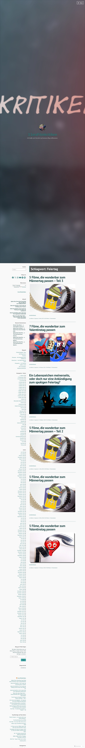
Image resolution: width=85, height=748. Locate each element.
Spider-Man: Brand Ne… (18, 332)
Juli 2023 (23, 499)
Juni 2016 (23, 636)
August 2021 (22, 537)
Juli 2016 (23, 635)
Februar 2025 (22, 469)
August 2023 (22, 498)
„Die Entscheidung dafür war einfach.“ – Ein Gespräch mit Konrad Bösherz (18, 703)
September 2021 (21, 535)
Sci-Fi (23, 441)
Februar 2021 (22, 547)
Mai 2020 (23, 562)
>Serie (22, 409)
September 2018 (20, 596)
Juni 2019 (23, 581)
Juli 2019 (23, 579)
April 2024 (22, 484)
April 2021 (22, 543)
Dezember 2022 (21, 511)
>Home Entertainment (19, 406)
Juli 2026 (23, 452)
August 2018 (21, 597)
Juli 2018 (22, 599)
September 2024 (21, 475)
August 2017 (22, 618)
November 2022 (21, 513)
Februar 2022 (22, 526)
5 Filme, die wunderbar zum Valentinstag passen (47, 527)
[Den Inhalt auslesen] (16, 678)
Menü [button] (81, 3)
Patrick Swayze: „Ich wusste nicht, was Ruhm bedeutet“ (17, 718)
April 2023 (22, 504)
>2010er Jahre (21, 395)
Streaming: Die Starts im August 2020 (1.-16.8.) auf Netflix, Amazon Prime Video (18, 730)
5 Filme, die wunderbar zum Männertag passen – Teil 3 (47, 279)
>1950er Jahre (22, 385)
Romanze (22, 440)
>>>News (22, 375)
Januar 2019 (22, 589)
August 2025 (22, 459)
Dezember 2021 (21, 530)
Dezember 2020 (20, 550)
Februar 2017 (22, 628)
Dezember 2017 (20, 611)
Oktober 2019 (22, 574)
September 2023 (21, 496)
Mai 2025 (23, 464)
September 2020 (21, 555)
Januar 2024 (22, 489)
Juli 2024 (23, 479)
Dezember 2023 (21, 491)
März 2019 (22, 586)
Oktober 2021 (22, 533)
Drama (22, 426)
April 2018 (22, 604)
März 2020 (22, 565)
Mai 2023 (23, 503)
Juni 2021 (23, 540)
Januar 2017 (22, 630)
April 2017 (22, 625)
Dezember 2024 (21, 470)
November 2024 (21, 472)
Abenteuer (22, 416)
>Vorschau (22, 414)
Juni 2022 (23, 520)
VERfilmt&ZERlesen (21, 368)
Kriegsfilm (22, 434)
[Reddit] (25, 277)
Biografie (23, 421)
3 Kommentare (53, 318)
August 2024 (22, 477)
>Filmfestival (21, 404)
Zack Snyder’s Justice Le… (18, 326)
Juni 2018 (22, 601)
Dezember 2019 (21, 570)
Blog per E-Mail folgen (20, 646)
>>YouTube (21, 380)
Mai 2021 (23, 542)
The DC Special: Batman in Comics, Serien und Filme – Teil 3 (18, 698)
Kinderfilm (22, 431)
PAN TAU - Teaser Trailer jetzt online (18, 739)
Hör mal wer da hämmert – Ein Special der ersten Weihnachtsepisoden (18, 701)
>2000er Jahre (21, 394)
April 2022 (22, 523)
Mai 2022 (23, 521)
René (32, 318)
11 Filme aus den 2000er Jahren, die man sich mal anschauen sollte (18, 727)
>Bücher (23, 399)
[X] (15, 277)
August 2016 (22, 633)
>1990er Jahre (21, 392)
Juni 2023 (23, 501)
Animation (22, 419)
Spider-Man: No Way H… (18, 328)
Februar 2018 (21, 608)
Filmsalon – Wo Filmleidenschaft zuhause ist (19, 358)
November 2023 (21, 492)
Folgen (23, 660)
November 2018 (20, 592)
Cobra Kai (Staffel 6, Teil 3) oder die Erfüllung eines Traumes (18, 306)
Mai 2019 (23, 582)
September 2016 (21, 631)
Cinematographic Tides (21, 352)
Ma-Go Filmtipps (22, 366)
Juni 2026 (23, 453)
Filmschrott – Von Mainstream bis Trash (19, 361)
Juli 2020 (23, 559)
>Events (22, 402)
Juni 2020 (23, 560)
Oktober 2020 (22, 553)
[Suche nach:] (19, 269)
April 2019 (22, 584)
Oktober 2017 (21, 614)
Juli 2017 (23, 620)
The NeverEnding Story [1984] (19, 720)
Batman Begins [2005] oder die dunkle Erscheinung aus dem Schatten (18, 706)
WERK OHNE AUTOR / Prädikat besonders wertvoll (19, 737)
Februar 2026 (22, 455)
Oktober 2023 (22, 494)
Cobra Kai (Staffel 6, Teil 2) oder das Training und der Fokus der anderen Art (18, 310)
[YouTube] (20, 277)
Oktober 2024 (22, 474)
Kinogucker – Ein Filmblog (20, 363)
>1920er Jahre (22, 382)
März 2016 (22, 642)
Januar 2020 (22, 569)
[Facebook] (13, 277)
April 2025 (22, 465)
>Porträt (22, 407)
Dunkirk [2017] (23, 740)
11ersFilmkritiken (42, 134)
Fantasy (22, 428)
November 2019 (21, 572)
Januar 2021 (22, 548)
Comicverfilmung (20, 423)
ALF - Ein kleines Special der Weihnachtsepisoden (20, 734)
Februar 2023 (22, 508)
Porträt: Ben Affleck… (17, 325)
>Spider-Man (22, 412)
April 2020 (22, 564)
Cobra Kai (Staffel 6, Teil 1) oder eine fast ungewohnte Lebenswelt (18, 313)
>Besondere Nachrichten (19, 401)
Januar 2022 (22, 528)
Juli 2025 (23, 460)
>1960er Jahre (22, 387)
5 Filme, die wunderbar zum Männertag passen (47, 478)
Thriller (22, 445)
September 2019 (21, 576)
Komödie (22, 433)
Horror (22, 429)
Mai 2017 (23, 623)
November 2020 (21, 552)
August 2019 (22, 577)
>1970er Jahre (22, 389)
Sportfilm (23, 443)
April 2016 (22, 640)
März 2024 (22, 486)
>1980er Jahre (21, 390)
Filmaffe (24, 355)
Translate (24, 287)
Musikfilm (22, 438)
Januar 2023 (22, 509)
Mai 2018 (22, 603)
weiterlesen (32, 315)
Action (22, 418)
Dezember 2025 (21, 457)
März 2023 (22, 506)
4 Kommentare (53, 469)
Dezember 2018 (20, 591)
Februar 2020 (22, 567)
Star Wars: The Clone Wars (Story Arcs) (17, 721)
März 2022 (22, 525)
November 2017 (20, 613)
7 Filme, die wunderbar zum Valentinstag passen (47, 328)
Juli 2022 (23, 518)
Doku (23, 424)
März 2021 (22, 545)
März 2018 (22, 606)
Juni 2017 (23, 621)
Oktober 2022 (22, 514)
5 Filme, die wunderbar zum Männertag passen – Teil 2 (47, 429)
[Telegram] (22, 277)
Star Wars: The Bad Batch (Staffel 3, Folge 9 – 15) (18, 709)
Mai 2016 (23, 638)
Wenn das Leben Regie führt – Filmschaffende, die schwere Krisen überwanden (19, 317)
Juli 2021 (23, 538)
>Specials (21, 411)
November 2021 (21, 531)
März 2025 (22, 467)
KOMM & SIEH (23, 365)
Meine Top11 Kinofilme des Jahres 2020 (18, 724)
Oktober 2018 (21, 594)
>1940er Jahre (22, 384)
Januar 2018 (21, 609)
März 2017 (22, 626)
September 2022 (21, 516)
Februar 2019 (21, 587)
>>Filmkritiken (21, 377)
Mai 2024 (23, 482)
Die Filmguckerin (22, 354)
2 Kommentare (55, 420)
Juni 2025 (23, 462)
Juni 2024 (23, 481)
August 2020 (22, 557)
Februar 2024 (22, 487)
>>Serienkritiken (20, 379)
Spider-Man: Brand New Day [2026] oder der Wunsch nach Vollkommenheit (17, 681)
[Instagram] (18, 277)
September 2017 (21, 616)
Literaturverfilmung (20, 436)
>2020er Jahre (21, 397)
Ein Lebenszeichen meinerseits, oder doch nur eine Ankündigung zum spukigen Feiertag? (50, 378)
